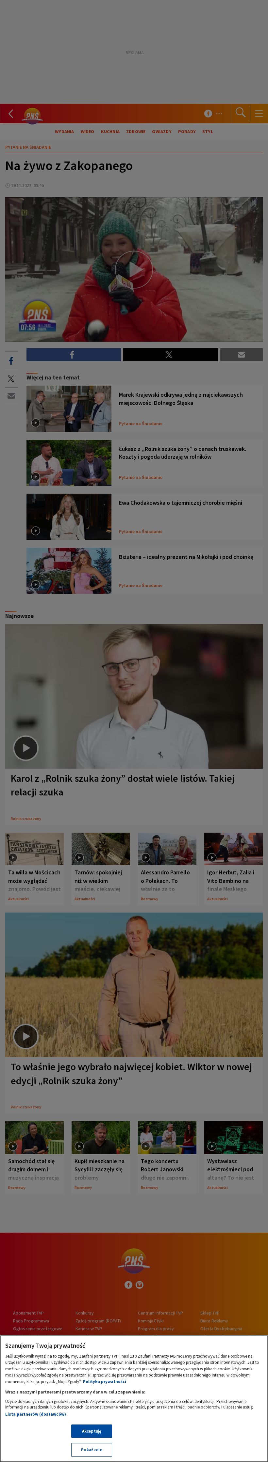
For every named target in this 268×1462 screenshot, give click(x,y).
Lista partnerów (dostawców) (35, 1414)
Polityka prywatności (104, 1381)
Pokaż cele (91, 1450)
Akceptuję (91, 1431)
